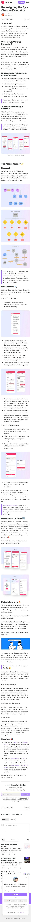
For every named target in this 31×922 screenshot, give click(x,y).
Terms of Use (23, 798)
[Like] (3, 19)
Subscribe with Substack (16, 901)
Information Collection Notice (18, 799)
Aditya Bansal (15, 759)
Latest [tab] (7, 840)
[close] (26, 877)
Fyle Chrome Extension (10, 505)
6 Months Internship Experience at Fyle (8, 859)
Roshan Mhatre (12, 865)
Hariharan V (8, 13)
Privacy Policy (20, 908)
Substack (7, 918)
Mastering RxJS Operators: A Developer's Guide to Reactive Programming (11, 874)
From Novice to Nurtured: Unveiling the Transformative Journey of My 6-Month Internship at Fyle (11, 863)
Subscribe (21, 2)
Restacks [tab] (12, 819)
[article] (15, 849)
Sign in (27, 2)
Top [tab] (3, 840)
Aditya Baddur (14, 765)
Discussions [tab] (14, 840)
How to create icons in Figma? (9, 845)
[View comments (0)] (7, 19)
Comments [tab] (5, 819)
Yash (23, 759)
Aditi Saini (17, 742)
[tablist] (8, 819)
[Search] (28, 839)
